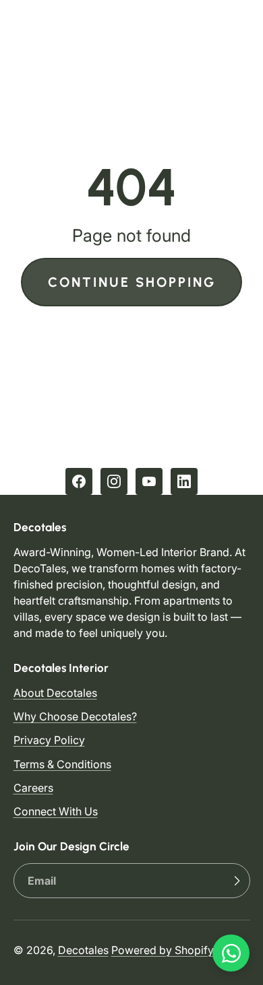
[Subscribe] (236, 880)
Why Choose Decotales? (75, 716)
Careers (33, 787)
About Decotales (55, 693)
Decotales (83, 950)
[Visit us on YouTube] (149, 481)
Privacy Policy (49, 740)
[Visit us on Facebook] (78, 481)
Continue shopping (132, 282)
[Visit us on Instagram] (113, 481)
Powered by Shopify (162, 950)
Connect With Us (55, 811)
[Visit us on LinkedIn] (184, 481)
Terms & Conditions (62, 764)
